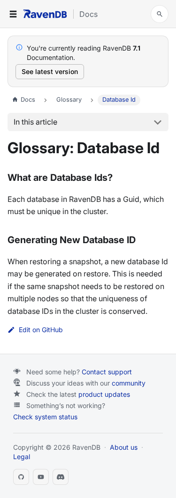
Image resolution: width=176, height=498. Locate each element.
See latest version (50, 71)
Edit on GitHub (41, 330)
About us (124, 447)
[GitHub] (21, 477)
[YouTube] (41, 477)
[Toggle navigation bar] (13, 14)
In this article (35, 121)
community (128, 383)
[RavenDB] (45, 13)
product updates (104, 394)
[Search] (159, 14)
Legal (21, 457)
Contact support (107, 372)
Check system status (45, 417)
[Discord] (61, 477)
